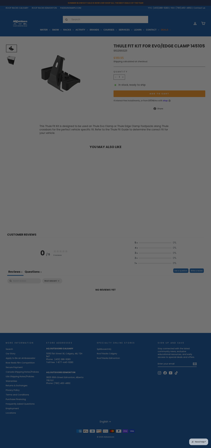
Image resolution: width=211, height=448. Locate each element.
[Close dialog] (134, 195)
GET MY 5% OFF (106, 238)
